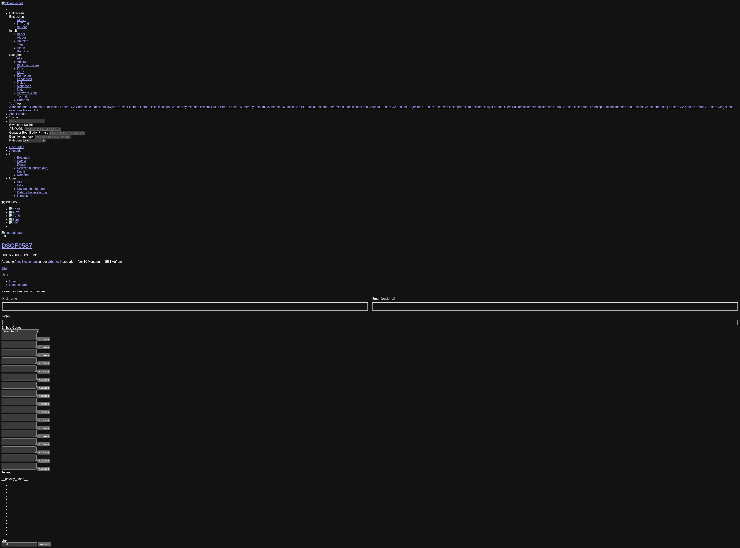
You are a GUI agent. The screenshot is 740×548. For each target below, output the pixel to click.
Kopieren (44, 339)
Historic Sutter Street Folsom (219, 107)
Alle (19, 58)
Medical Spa (291, 107)
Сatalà (21, 161)
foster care (530, 107)
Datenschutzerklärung (32, 192)
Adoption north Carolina (25, 107)
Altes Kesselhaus (26, 261)
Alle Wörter (16, 128)
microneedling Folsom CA (666, 107)
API (19, 182)
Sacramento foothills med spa (347, 107)
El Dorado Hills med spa (153, 107)
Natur (20, 89)
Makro (21, 82)
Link (4, 540)
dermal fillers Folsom (508, 107)
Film (20, 68)
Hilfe (20, 185)
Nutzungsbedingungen (32, 188)
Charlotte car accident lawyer (96, 107)
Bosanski (23, 157)
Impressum (24, 195)
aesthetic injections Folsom (415, 107)
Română (23, 175)
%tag (5, 268)
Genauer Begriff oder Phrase (28, 132)
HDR (20, 72)
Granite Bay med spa (185, 107)
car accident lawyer (480, 107)
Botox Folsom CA (63, 107)
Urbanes (23, 100)
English (22, 171)
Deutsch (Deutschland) (32, 168)
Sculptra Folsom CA (382, 107)
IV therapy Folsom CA (255, 107)
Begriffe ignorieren (21, 136)
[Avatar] (12, 232)
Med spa (276, 107)
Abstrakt (22, 61)
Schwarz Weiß (27, 93)
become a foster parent (450, 107)
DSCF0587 (17, 245)
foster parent (582, 107)
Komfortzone (25, 75)
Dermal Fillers (126, 107)
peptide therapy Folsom (701, 107)
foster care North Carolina (555, 107)
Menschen (24, 86)
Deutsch (22, 164)
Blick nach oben (28, 65)
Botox (46, 107)
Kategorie (16, 140)
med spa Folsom (603, 107)
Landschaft (24, 79)
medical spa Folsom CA (631, 107)
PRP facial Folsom (314, 107)
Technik (22, 96)
